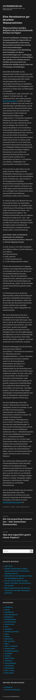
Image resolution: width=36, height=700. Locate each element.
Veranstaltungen (10, 663)
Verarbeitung (9, 665)
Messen (7, 636)
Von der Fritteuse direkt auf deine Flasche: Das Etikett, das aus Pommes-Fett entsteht (18, 583)
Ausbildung (8, 607)
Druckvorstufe (9, 624)
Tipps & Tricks (9, 658)
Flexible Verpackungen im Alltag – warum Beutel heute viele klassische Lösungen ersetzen (17, 571)
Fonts (7, 627)
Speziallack (8, 653)
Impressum (8, 687)
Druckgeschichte (10, 619)
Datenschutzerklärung (12, 690)
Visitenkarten (9, 668)
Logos (7, 634)
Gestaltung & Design (12, 631)
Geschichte (8, 629)
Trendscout (8, 661)
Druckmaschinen (10, 622)
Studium (7, 656)
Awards (7, 610)
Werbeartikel (9, 673)
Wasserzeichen (25, 506)
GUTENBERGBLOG (12, 6)
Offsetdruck (9, 639)
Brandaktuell (9, 612)
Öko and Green (10, 641)
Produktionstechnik (11, 651)
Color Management (11, 614)
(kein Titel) (8, 566)
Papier (13, 506)
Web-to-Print (9, 670)
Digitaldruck (9, 617)
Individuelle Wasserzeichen (12, 502)
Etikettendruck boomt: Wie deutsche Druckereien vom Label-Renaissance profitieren (17, 590)
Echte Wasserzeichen (10, 101)
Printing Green (10, 648)
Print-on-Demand (11, 646)
